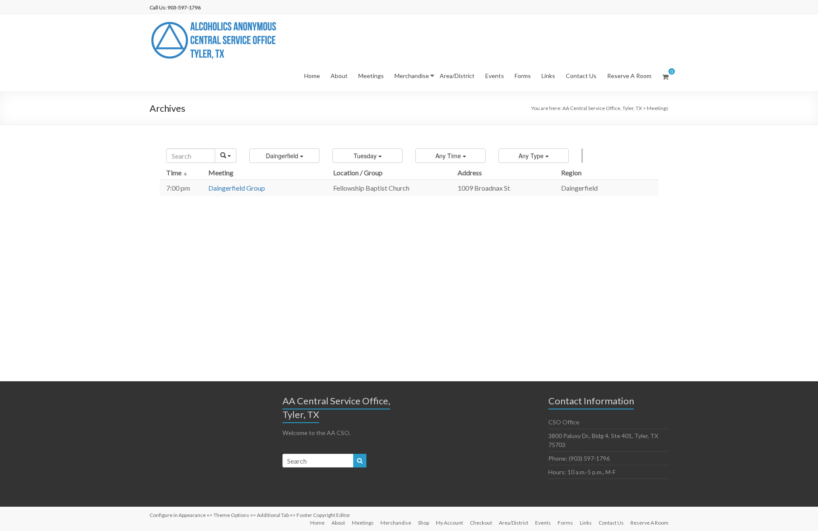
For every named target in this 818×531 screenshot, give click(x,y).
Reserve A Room (629, 75)
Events (494, 75)
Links (548, 75)
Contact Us (581, 75)
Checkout (481, 522)
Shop (423, 522)
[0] (665, 76)
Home (312, 75)
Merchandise (412, 75)
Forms (523, 75)
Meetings (371, 75)
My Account (449, 522)
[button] (284, 155)
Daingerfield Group (236, 188)
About (339, 75)
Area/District (457, 75)
